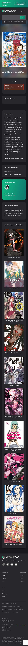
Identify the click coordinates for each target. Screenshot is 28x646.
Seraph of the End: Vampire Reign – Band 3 (14, 417)
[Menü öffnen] (5, 18)
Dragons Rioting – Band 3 (14, 513)
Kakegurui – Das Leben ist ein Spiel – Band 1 (14, 353)
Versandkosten (11, 87)
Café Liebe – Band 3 (14, 289)
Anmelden (18, 215)
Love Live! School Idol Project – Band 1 (14, 544)
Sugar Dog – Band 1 (14, 385)
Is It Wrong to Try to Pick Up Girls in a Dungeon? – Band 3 (14, 321)
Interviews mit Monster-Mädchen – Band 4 (14, 450)
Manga (11, 174)
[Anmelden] (22, 11)
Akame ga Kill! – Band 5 (14, 257)
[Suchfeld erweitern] (22, 17)
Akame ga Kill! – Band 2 (14, 481)
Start (5, 21)
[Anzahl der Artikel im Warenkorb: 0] (24, 11)
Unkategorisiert (10, 21)
